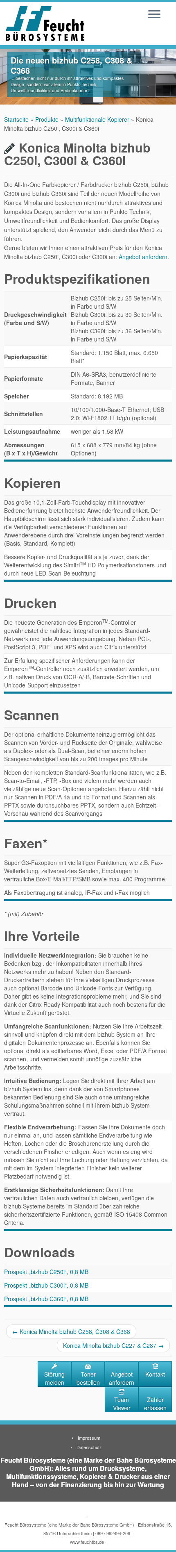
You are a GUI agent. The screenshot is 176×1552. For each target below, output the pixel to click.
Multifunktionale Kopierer (97, 119)
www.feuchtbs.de (87, 1541)
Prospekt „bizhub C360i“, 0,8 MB (46, 1299)
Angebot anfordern (143, 257)
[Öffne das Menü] (154, 15)
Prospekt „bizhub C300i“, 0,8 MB (46, 1285)
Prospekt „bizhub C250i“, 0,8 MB (46, 1272)
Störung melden (54, 1378)
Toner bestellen (88, 1378)
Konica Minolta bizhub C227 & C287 (113, 1345)
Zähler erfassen (155, 1403)
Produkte (47, 119)
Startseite (16, 119)
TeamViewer (122, 1403)
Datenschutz (89, 1447)
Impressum (89, 1437)
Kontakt (155, 1374)
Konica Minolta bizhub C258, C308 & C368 (71, 1331)
